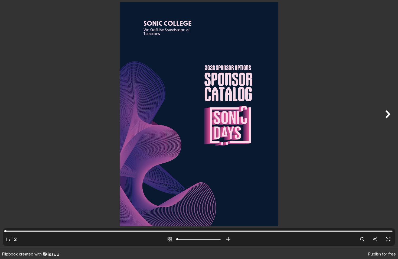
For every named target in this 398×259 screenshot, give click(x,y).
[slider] (199, 239)
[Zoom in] (228, 239)
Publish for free (382, 254)
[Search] (362, 239)
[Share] (375, 239)
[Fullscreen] (388, 239)
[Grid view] (169, 239)
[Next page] (387, 124)
